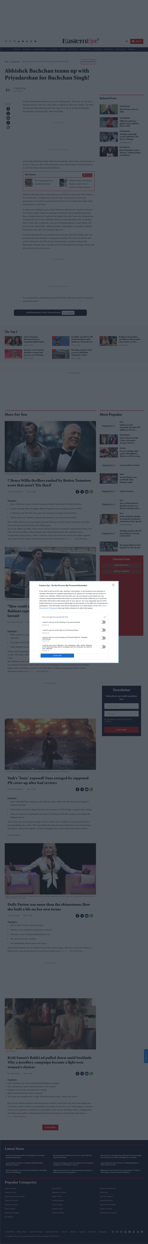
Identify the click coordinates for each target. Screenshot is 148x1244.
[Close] (114, 585)
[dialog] (74, 622)
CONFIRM (57, 655)
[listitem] (74, 617)
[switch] (103, 622)
